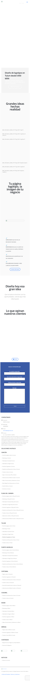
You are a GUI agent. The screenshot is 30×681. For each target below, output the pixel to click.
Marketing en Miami (6, 608)
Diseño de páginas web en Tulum (8, 525)
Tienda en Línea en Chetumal (8, 582)
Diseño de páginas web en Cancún (9, 455)
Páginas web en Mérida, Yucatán (8, 629)
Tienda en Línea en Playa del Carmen (9, 513)
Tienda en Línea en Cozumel (7, 598)
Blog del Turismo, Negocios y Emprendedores (11, 642)
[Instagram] (23, 2)
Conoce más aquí (15, 269)
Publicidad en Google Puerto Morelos (9, 558)
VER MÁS (15, 359)
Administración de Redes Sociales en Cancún (11, 477)
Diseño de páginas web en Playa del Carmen (11, 496)
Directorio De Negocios (7, 645)
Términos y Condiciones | (15, 674)
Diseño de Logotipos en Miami (8, 616)
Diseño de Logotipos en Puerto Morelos (10, 561)
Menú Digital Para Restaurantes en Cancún (10, 483)
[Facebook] (20, 2)
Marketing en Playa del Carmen (8, 499)
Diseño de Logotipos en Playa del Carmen (10, 507)
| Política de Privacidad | (6, 674)
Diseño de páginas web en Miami (8, 605)
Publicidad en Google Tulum (7, 534)
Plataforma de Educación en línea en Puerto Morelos (12, 564)
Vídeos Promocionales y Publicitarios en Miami (11, 622)
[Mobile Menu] (27, 2)
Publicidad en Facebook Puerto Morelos (10, 555)
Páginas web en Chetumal (7, 574)
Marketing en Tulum (6, 528)
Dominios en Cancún (6, 488)
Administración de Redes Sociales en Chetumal (11, 588)
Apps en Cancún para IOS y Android (9, 474)
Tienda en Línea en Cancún (7, 472)
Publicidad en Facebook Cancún (8, 460)
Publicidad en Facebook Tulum (8, 531)
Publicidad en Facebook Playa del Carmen (10, 501)
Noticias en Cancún (6, 660)
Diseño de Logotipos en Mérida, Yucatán (10, 632)
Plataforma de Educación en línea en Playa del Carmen (13, 510)
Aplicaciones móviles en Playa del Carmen (10, 515)
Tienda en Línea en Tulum (7, 542)
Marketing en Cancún (6, 458)
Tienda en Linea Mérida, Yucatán (8, 635)
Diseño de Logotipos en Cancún (8, 466)
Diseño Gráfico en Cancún (7, 486)
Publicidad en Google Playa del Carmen (10, 504)
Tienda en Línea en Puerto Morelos (9, 566)
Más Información (15, 86)
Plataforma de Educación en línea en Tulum (10, 539)
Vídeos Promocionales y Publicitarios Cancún (11, 480)
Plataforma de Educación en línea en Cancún (11, 469)
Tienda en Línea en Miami (7, 619)
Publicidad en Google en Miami (8, 614)
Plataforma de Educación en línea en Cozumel (11, 595)
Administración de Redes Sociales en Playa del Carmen (13, 518)
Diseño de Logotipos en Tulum (8, 537)
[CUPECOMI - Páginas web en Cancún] (5, 2)
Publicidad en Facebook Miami (8, 611)
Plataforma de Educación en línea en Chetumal (11, 579)
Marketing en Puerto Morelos (8, 552)
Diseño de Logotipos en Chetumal (8, 576)
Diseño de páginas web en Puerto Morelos (10, 550)
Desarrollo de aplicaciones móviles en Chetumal (11, 585)
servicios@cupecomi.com (8, 430)
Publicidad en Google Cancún (8, 463)
